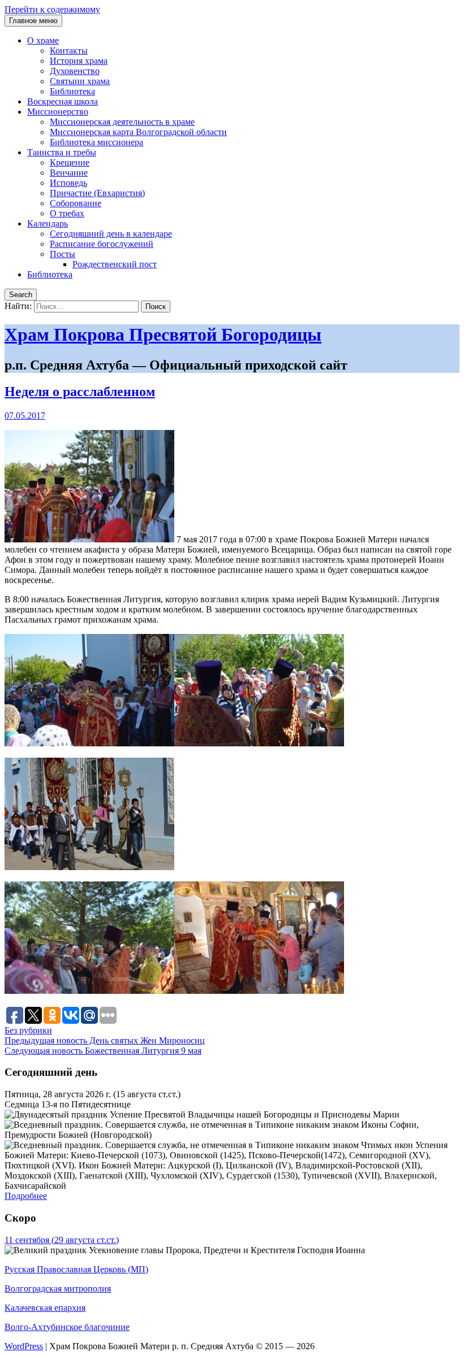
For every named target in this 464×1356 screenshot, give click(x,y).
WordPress (24, 1346)
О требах (67, 213)
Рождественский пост (114, 264)
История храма (79, 61)
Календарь (47, 223)
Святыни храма (80, 81)
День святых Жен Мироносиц (105, 1040)
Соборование (75, 203)
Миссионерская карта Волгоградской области (138, 132)
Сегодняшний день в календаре (111, 233)
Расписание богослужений (101, 244)
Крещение (69, 162)
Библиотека (72, 91)
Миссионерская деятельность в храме (122, 122)
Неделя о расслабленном (80, 391)
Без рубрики (28, 1030)
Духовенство (75, 71)
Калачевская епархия (45, 1307)
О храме (43, 40)
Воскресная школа (62, 101)
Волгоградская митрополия (58, 1288)
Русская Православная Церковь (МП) (76, 1269)
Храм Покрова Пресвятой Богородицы (163, 334)
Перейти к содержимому (52, 9)
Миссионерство (57, 111)
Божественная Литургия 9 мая (103, 1050)
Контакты (69, 50)
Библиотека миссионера (96, 142)
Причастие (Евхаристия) (97, 193)
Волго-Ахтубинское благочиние (67, 1327)
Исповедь (68, 183)
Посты (62, 254)
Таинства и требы (61, 152)
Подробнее (26, 1196)
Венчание (69, 172)
